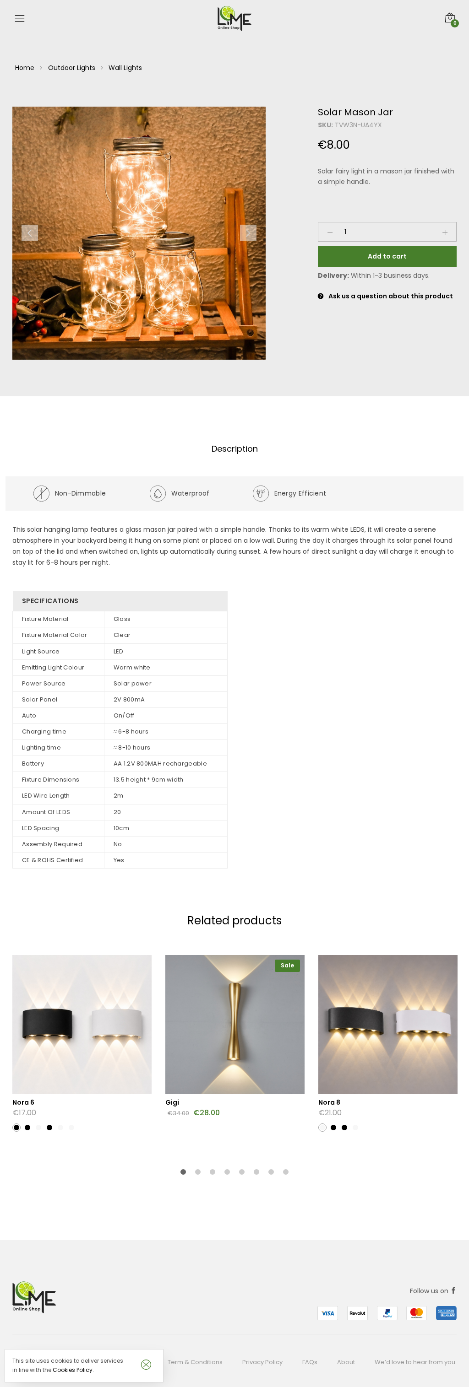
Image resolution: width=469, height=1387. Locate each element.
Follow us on (430, 1290)
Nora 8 (329, 1102)
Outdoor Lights (71, 67)
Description (235, 448)
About (346, 1362)
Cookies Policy (73, 1370)
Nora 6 (23, 1102)
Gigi (172, 1102)
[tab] (235, 449)
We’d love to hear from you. (416, 1362)
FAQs (309, 1362)
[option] (139, 233)
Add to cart (387, 256)
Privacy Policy (262, 1362)
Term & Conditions (195, 1362)
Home (24, 67)
